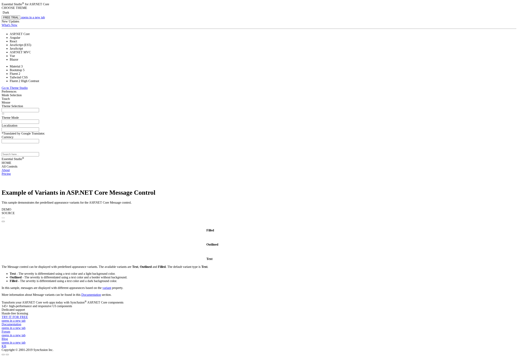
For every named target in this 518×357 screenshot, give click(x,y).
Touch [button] (6, 98)
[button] (259, 8)
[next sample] (3, 221)
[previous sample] (3, 217)
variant (106, 288)
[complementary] (259, 24)
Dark (6, 12)
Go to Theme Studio (15, 88)
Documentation (91, 294)
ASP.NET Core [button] (39, 4)
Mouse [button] (6, 102)
